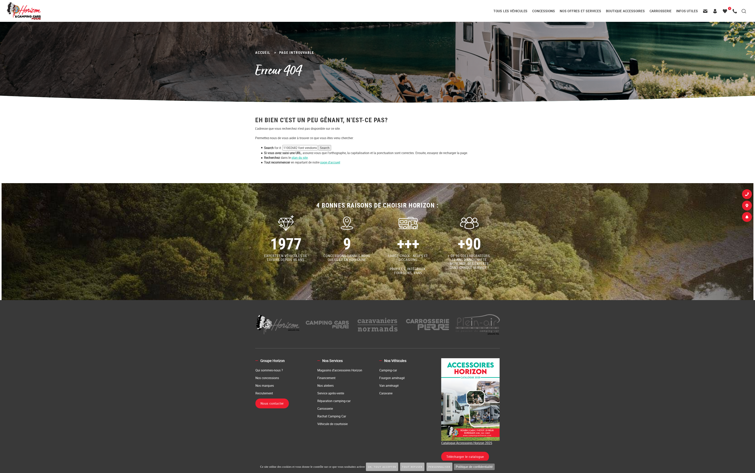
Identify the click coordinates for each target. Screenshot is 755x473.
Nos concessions (267, 378)
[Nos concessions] (747, 206)
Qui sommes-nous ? (269, 370)
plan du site (300, 157)
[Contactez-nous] (706, 11)
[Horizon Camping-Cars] (23, 10)
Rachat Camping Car (331, 416)
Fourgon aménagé (392, 378)
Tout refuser (412, 467)
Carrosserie (325, 408)
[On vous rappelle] (747, 195)
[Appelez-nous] (736, 11)
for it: (273, 148)
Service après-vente (330, 393)
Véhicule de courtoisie (332, 424)
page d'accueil (330, 162)
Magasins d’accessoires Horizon (339, 370)
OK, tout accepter (382, 467)
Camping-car (388, 370)
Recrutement (264, 393)
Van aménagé (389, 385)
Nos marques (264, 385)
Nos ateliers (325, 385)
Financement (326, 378)
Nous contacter (272, 403)
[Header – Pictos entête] (716, 11)
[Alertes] (747, 217)
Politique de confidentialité (474, 466)
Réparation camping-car (334, 401)
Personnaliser (439, 467)
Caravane (385, 393)
